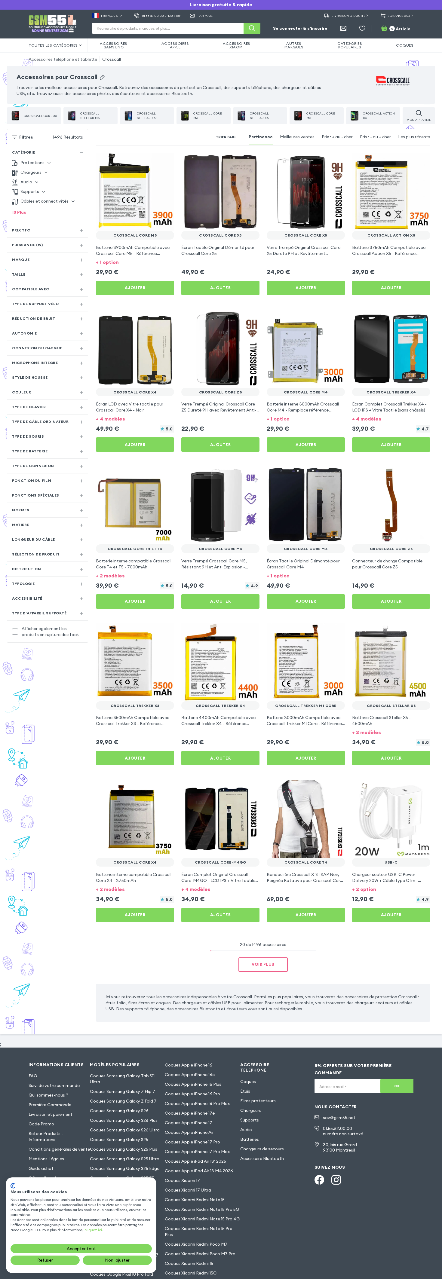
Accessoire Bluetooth (262, 1158)
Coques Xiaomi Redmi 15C (190, 1273)
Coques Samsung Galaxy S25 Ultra (124, 1158)
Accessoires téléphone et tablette (63, 59)
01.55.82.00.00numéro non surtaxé (343, 1131)
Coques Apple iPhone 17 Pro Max (197, 1151)
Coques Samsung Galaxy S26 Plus (124, 1120)
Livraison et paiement (50, 1114)
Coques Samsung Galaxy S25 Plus (123, 1149)
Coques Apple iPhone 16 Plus (193, 1084)
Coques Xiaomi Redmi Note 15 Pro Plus (198, 1231)
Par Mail (205, 16)
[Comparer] (153, 161)
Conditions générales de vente (59, 1149)
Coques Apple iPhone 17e (190, 1113)
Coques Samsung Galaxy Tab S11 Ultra (122, 1079)
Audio (246, 1129)
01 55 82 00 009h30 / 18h (161, 16)
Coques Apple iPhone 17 (188, 1122)
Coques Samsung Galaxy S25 (119, 1139)
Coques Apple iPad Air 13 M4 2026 (199, 1170)
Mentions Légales (46, 1158)
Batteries (249, 1139)
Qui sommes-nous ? (48, 1095)
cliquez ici (93, 1230)
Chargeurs (250, 1110)
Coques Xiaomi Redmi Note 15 (195, 1199)
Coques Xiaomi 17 (182, 1180)
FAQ (33, 1076)
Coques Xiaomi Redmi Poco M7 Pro (200, 1253)
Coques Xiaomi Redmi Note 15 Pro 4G (202, 1219)
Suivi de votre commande (54, 1085)
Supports (249, 1120)
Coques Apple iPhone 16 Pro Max (197, 1103)
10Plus (19, 212)
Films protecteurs (258, 1100)
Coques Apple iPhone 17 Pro (192, 1142)
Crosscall (111, 59)
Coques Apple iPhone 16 (188, 1065)
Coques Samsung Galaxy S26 (119, 1110)
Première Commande (50, 1104)
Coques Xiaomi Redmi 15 (189, 1263)
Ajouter (135, 287)
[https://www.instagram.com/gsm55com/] (336, 1180)
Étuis (245, 1091)
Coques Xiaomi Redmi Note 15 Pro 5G (202, 1209)
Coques (248, 1081)
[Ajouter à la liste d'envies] (165, 161)
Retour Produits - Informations (46, 1136)
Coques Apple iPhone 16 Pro (192, 1094)
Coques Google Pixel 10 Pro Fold (121, 1274)
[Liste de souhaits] (362, 28)
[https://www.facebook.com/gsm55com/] (319, 1180)
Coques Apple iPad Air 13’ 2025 (195, 1161)
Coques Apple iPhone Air (189, 1132)
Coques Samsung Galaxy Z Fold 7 (123, 1101)
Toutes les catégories (53, 45)
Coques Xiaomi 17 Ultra (188, 1190)
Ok (397, 1086)
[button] (135, 262)
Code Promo (41, 1124)
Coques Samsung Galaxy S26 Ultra (125, 1130)
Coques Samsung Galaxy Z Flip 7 (122, 1091)
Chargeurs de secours (262, 1149)
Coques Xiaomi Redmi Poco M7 (196, 1244)
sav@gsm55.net (339, 1117)
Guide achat (41, 1168)
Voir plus (263, 964)
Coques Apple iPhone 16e (190, 1074)
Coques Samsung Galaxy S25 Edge (124, 1168)
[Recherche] (252, 28)
